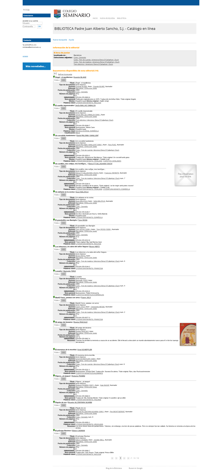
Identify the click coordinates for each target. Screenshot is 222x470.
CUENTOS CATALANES (112, 161)
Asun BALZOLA (82, 192)
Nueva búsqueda (107, 18)
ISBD (63, 80)
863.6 (78, 133)
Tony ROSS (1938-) (83, 229)
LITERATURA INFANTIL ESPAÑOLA (116, 189)
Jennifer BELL (99, 440)
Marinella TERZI (69, 271)
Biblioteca (121, 18)
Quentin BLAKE (80, 77)
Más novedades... (36, 66)
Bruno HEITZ (94, 246)
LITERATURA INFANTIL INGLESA (88, 103)
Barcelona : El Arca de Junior (86, 88)
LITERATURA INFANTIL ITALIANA (88, 400)
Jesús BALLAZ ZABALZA (85, 105)
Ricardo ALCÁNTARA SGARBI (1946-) (90, 412)
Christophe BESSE (98, 307)
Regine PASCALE (80, 322)
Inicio (95, 18)
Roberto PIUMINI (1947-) (85, 385)
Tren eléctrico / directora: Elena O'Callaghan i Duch (93, 64)
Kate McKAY (104, 385)
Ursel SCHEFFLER (84, 350)
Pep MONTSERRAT (117, 412)
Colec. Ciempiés (80, 57)
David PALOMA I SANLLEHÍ (87, 135)
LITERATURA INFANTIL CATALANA (89, 161)
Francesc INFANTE (112, 173)
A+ (28, 9)
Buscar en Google (135, 468)
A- (24, 9)
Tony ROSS (82, 220)
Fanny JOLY (86, 297)
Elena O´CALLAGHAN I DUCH (100, 164)
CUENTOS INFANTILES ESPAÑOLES (90, 295)
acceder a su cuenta (30, 21)
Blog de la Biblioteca (114, 468)
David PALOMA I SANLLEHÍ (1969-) (89, 145)
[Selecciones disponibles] (55, 74)
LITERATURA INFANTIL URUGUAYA (89, 424)
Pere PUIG (112, 145)
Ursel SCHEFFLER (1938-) (86, 359)
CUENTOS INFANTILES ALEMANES (89, 373)
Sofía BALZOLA (99, 201)
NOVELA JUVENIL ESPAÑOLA (87, 131)
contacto (25, 56)
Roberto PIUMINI (78, 376)
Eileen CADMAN (78, 431)
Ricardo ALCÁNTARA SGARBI (80, 402)
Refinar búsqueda (65, 74)
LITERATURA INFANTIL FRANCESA (89, 268)
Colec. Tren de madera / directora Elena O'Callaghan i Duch (96, 62)
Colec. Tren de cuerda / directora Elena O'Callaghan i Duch (96, 60)
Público (57, 80)
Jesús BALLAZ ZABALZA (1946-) (88, 115)
